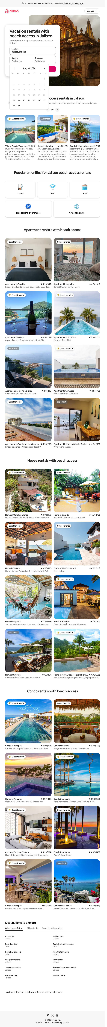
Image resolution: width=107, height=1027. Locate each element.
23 (14, 100)
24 (19, 100)
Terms (47, 1022)
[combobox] (33, 51)
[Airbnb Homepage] (12, 11)
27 (34, 100)
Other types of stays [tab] (14, 928)
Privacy (39, 1022)
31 (19, 105)
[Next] (57, 110)
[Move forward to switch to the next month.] (44, 68)
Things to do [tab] (32, 928)
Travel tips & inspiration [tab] (52, 928)
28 (39, 100)
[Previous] (48, 110)
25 (24, 100)
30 (14, 105)
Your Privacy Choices (60, 1022)
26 (29, 100)
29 (44, 100)
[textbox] (21, 61)
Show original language (73, 3)
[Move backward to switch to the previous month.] (14, 68)
